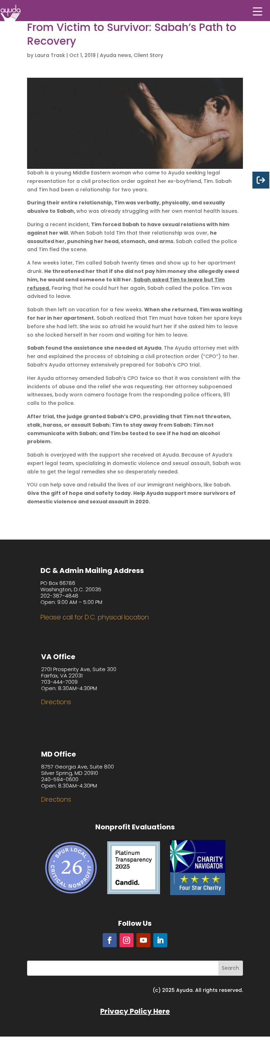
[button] (257, 10)
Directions (56, 701)
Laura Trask (50, 55)
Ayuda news (115, 55)
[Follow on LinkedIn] (160, 940)
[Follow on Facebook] (110, 940)
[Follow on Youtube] (143, 940)
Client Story (148, 55)
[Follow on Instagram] (127, 940)
